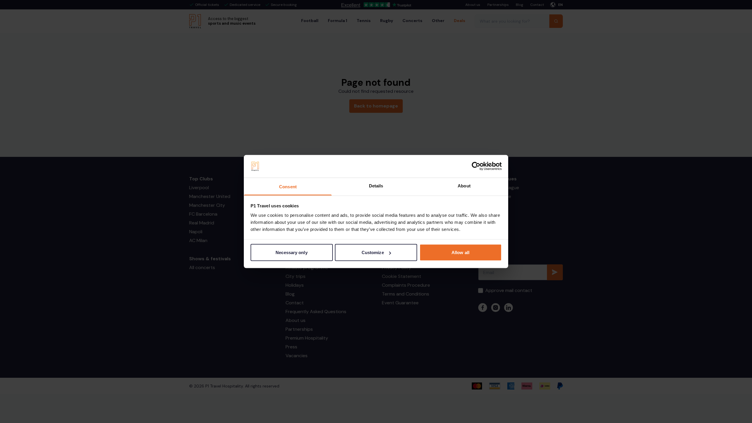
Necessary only (291, 252)
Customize (373, 252)
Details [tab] (376, 185)
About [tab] (464, 185)
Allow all (460, 252)
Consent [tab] (288, 186)
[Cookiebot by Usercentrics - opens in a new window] (476, 166)
